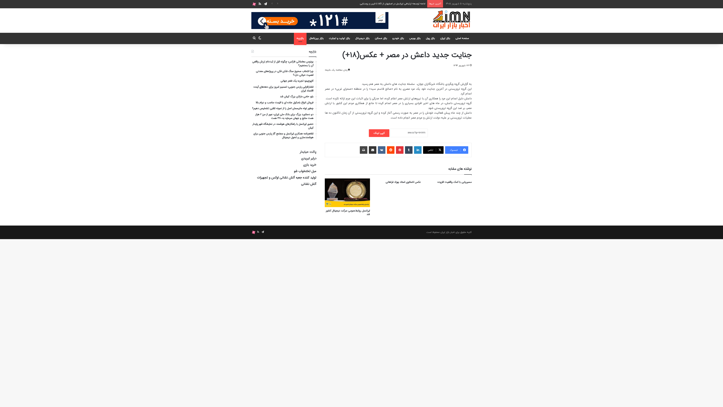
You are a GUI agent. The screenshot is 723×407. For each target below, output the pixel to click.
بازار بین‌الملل (316, 38)
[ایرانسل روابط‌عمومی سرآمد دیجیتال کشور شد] (347, 192)
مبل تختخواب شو (305, 171)
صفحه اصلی (462, 38)
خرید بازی (309, 164)
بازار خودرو (398, 38)
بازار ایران (445, 38)
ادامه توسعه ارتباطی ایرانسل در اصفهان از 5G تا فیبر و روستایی (392, 3)
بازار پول (430, 38)
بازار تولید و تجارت (339, 38)
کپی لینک (379, 133)
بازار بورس (415, 38)
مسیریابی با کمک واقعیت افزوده (455, 182)
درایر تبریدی (308, 158)
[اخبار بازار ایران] (452, 19)
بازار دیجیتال (362, 38)
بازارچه (300, 38)
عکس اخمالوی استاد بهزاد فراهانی (403, 182)
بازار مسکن (381, 38)
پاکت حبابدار (308, 152)
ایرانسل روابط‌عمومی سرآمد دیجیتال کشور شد (348, 212)
